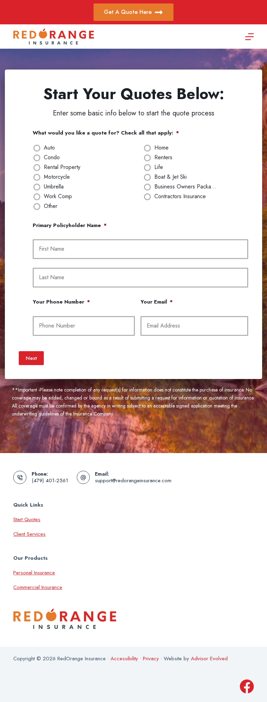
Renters (163, 157)
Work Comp (58, 196)
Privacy (151, 658)
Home (161, 148)
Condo (52, 157)
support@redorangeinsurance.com (133, 480)
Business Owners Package (185, 187)
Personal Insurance (34, 572)
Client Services (29, 534)
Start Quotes (26, 519)
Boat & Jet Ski (170, 177)
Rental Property (62, 167)
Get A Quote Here (128, 12)
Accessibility (124, 658)
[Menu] (249, 36)
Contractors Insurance (180, 196)
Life (158, 167)
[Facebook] (247, 686)
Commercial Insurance (37, 587)
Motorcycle (57, 177)
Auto (49, 148)
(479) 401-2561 (50, 480)
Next (31, 358)
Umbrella (54, 187)
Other (50, 206)
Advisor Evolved (209, 658)
